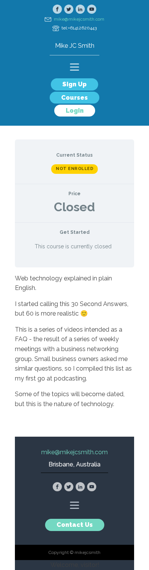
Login (75, 110)
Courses (74, 97)
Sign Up (74, 84)
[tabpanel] (74, 344)
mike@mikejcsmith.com (79, 19)
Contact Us (75, 524)
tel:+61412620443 (79, 28)
